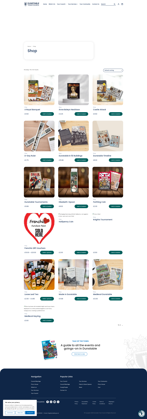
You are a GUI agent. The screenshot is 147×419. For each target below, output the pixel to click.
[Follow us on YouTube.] (54, 402)
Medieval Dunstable (102, 294)
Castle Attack (99, 109)
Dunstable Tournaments (36, 202)
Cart (99, 387)
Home (45, 4)
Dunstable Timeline (102, 155)
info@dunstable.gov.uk (53, 413)
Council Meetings (36, 381)
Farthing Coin (99, 202)
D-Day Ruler (30, 155)
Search (114, 4)
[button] (141, 413)
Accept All (30, 412)
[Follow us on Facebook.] (47, 402)
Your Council (61, 4)
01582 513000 (39, 413)
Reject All (20, 412)
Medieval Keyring (32, 316)
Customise (10, 412)
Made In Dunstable (68, 294)
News (80, 387)
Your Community (85, 4)
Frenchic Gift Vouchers (34, 248)
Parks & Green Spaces (85, 384)
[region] (20, 408)
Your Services (72, 4)
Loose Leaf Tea (31, 294)
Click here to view (79, 354)
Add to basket (47, 114)
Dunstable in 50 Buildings (70, 155)
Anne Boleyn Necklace (69, 109)
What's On (52, 4)
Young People (64, 387)
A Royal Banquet (32, 109)
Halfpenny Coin (66, 221)
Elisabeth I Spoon (67, 202)
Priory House (34, 384)
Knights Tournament (102, 219)
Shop (25, 107)
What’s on (34, 387)
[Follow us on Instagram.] (51, 402)
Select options (47, 252)
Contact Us (95, 4)
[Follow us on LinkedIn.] (58, 402)
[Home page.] (31, 4)
